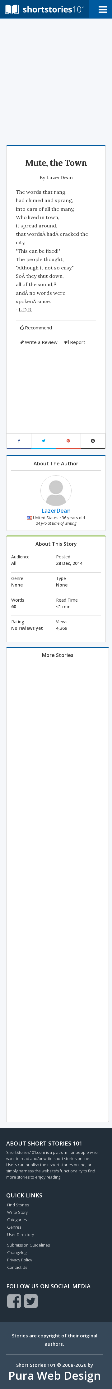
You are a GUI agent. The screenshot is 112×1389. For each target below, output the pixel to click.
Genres (14, 1227)
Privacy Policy (19, 1260)
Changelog (16, 1252)
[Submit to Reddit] (93, 441)
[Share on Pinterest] (68, 441)
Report (77, 342)
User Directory (20, 1234)
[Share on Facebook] (19, 441)
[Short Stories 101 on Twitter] (31, 1301)
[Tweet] (43, 441)
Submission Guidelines (28, 1245)
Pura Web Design (54, 1375)
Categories (17, 1219)
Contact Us (17, 1267)
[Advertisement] (56, 80)
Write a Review (41, 342)
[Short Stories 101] (44, 9)
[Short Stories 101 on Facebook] (14, 1301)
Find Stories (18, 1205)
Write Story (17, 1212)
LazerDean (59, 177)
